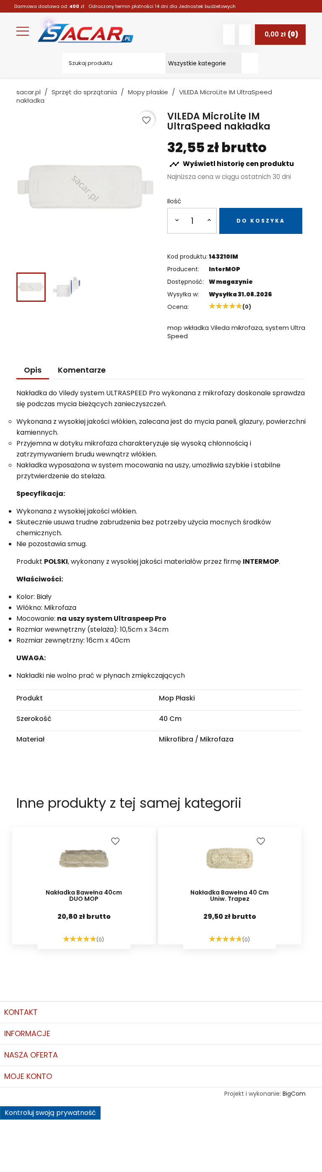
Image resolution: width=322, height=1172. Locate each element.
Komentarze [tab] (82, 370)
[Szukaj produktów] (250, 63)
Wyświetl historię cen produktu (231, 164)
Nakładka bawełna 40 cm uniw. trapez (229, 896)
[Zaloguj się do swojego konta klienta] (229, 34)
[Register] (245, 34)
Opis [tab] (33, 370)
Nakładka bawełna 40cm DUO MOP (84, 896)
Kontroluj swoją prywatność (50, 1113)
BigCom (294, 1093)
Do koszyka (260, 220)
